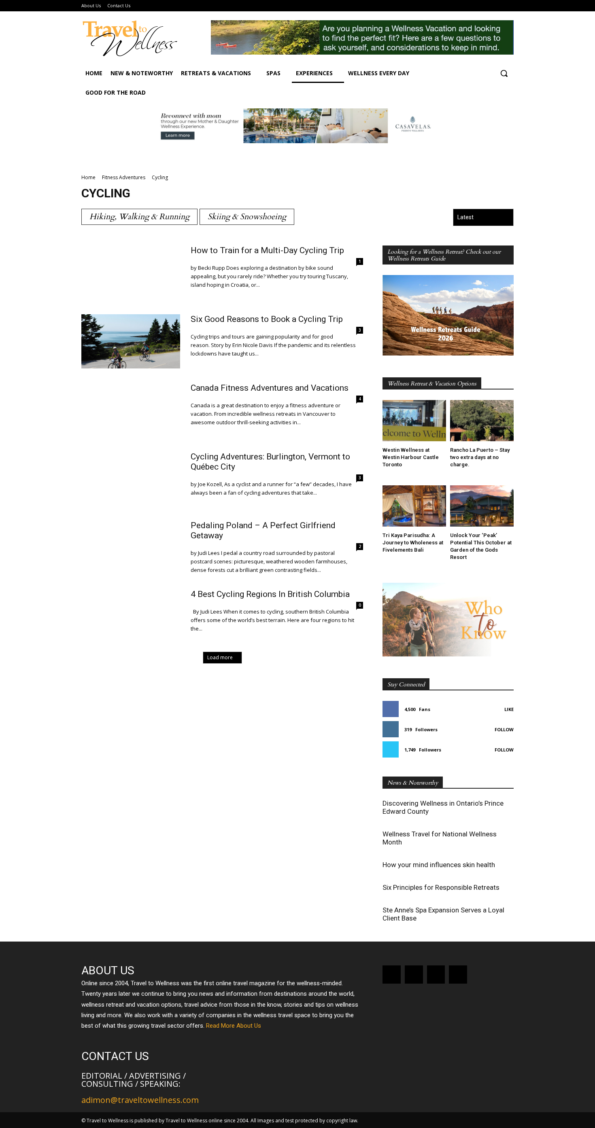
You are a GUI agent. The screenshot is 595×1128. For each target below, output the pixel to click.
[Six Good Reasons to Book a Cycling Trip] (130, 341)
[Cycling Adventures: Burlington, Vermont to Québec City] (130, 479)
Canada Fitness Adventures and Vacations (269, 388)
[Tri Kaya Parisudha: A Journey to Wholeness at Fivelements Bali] (414, 506)
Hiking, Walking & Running (139, 216)
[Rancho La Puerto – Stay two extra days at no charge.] (482, 420)
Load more (220, 657)
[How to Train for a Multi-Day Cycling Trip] (130, 272)
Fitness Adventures (123, 177)
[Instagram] (414, 974)
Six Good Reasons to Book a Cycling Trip (267, 319)
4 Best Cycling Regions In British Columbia (270, 594)
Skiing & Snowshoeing (247, 216)
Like (509, 709)
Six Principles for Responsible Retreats (440, 887)
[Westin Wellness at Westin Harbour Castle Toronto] (414, 420)
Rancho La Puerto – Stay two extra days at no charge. (480, 457)
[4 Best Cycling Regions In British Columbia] (130, 616)
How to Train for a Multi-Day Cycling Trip (267, 250)
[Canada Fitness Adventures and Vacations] (130, 410)
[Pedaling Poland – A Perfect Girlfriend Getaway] (130, 548)
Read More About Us (233, 1025)
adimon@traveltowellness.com (140, 1099)
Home (88, 177)
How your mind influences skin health (438, 865)
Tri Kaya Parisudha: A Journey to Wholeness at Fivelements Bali (412, 542)
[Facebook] (391, 974)
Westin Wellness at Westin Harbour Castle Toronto (410, 457)
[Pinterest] (436, 974)
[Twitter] (458, 974)
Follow (504, 729)
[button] (504, 73)
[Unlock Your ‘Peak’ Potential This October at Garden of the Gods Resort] (482, 506)
